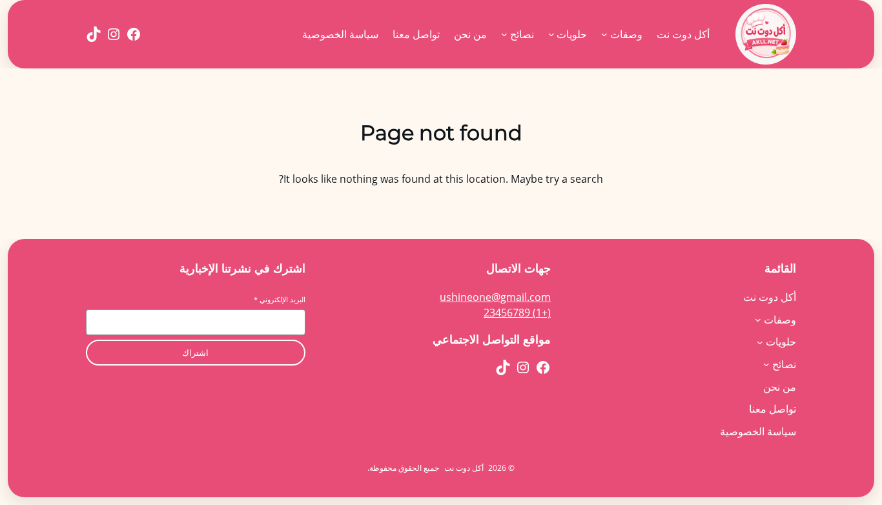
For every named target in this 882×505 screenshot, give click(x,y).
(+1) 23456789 (517, 312)
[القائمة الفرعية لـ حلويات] (551, 34)
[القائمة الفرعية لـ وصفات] (604, 34)
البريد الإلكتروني (279, 299)
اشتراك (195, 353)
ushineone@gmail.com (495, 297)
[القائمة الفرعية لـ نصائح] (504, 34)
